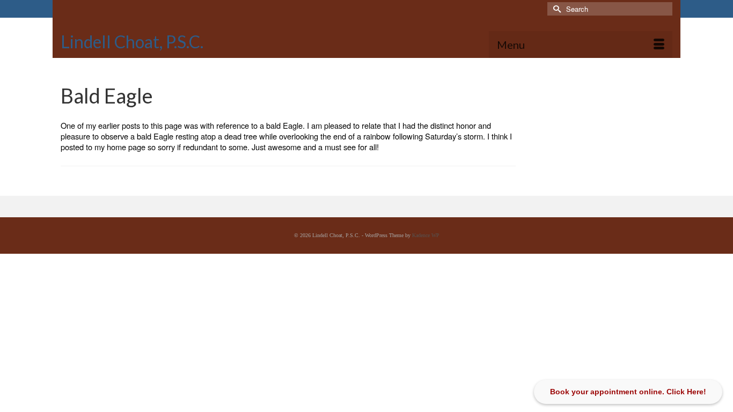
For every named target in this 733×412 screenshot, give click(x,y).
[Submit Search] (555, 9)
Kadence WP (425, 235)
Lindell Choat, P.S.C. (132, 41)
